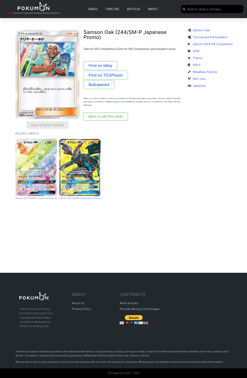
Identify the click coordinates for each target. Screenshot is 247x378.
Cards (93, 9)
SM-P (196, 65)
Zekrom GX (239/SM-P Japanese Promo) (80, 198)
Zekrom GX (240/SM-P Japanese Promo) (36, 198)
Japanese (199, 86)
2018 (196, 51)
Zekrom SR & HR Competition (213, 44)
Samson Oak (201, 30)
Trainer (198, 58)
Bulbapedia (99, 84)
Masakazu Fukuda (205, 72)
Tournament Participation (210, 37)
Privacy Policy (81, 309)
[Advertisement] (123, 230)
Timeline (112, 9)
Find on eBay (100, 65)
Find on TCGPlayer (106, 75)
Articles (133, 9)
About (153, 9)
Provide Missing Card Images (140, 309)
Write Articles (129, 303)
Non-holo (199, 79)
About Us (78, 303)
